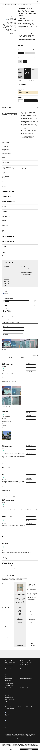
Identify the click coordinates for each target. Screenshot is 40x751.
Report (14, 406)
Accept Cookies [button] (29, 749)
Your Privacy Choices (9, 685)
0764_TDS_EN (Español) (25, 268)
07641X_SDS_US (6, 270)
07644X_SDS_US (6, 283)
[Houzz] (22, 664)
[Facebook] (20, 662)
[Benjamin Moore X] (20, 664)
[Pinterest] (30, 662)
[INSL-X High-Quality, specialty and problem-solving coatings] (10, 722)
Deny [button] (11, 749)
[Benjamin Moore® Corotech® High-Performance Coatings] (10, 714)
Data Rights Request (9, 683)
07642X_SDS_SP (6, 277)
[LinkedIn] (25, 664)
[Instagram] (22, 662)
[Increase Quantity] (22, 101)
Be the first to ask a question (7, 565)
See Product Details (21, 29)
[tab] (4, 25)
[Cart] (37, 1)
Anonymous (4, 366)
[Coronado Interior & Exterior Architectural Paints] (10, 729)
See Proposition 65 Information (26, 274)
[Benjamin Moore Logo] (20, 1)
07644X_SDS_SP (6, 285)
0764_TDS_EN (23, 266)
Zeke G (3, 448)
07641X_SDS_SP (6, 272)
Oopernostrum (4, 412)
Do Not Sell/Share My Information (11, 682)
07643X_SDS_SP (6, 281)
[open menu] (3, 1)
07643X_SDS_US (6, 279)
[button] (34, 1)
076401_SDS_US (6, 266)
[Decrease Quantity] (18, 101)
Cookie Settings (13, 746)
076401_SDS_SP (6, 268)
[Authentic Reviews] (7, 293)
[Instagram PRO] (25, 663)
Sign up (6, 662)
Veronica (3, 502)
